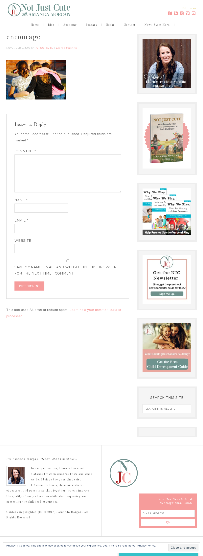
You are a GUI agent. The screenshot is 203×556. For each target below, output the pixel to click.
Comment (25, 151)
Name (21, 200)
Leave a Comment (66, 48)
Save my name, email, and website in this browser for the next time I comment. (65, 270)
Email (21, 220)
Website (22, 240)
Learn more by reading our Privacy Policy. (129, 545)
